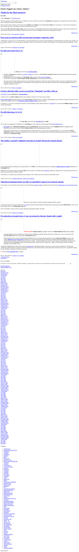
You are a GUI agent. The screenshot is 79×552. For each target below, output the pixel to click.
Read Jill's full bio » (5, 266)
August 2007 (4, 407)
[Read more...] (74, 33)
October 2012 (4, 322)
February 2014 (4, 300)
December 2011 (4, 336)
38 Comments (30, 178)
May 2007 (3, 412)
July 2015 (3, 277)
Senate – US (7, 522)
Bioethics (6, 455)
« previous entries (5, 257)
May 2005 (3, 443)
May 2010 (3, 362)
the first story (46, 170)
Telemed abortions (8, 534)
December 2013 (4, 303)
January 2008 (4, 400)
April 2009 (3, 380)
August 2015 (4, 275)
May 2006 (3, 428)
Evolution (6, 471)
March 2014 (4, 299)
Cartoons (6, 464)
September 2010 (5, 356)
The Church (7, 535)
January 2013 (4, 318)
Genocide (6, 476)
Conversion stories (8, 466)
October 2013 (4, 305)
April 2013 (3, 314)
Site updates (15, 34)
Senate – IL (6, 520)
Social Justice (7, 527)
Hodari (5, 480)
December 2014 (4, 286)
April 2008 (3, 396)
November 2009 (5, 370)
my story (26, 204)
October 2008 (4, 388)
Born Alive (6, 458)
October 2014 (4, 289)
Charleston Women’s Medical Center (28, 101)
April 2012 (3, 330)
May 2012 (3, 329)
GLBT (5, 477)
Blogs (13, 87)
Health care (6, 479)
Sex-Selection (7, 523)
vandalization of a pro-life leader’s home (67, 185)
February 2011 (4, 350)
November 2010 (5, 354)
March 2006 (4, 431)
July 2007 (3, 409)
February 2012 (4, 333)
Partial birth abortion (9, 502)
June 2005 (3, 442)
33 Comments (20, 255)
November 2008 (5, 387)
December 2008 (4, 385)
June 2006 (3, 427)
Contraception (7, 465)
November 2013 (5, 304)
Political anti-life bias (9, 505)
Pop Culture (7, 508)
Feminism (14, 47)
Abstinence (6, 451)
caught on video (38, 185)
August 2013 (4, 308)
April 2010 (3, 363)
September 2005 (5, 438)
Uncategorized (7, 539)
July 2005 (3, 440)
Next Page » (4, 258)
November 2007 (5, 403)
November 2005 (5, 436)
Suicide (5, 533)
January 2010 (4, 367)
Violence (14, 108)
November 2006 (5, 420)
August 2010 (4, 358)
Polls (5, 506)
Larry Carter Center (6, 99)
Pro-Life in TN (40, 121)
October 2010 (4, 355)
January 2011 (4, 351)
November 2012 (5, 321)
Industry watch (7, 484)
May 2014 (3, 296)
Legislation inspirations (9, 488)
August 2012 (4, 325)
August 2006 (4, 424)
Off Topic (6, 500)
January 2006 (4, 434)
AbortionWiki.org (23, 94)
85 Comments (19, 212)
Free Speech (7, 475)
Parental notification (8, 501)
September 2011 (4, 340)
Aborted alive (7, 449)
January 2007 (4, 417)
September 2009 (5, 373)
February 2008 (4, 399)
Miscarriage (6, 491)
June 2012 (3, 327)
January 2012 (4, 334)
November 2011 (4, 337)
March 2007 (4, 414)
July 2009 (3, 376)
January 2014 (4, 301)
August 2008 (4, 391)
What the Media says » (6, 267)
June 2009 (3, 377)
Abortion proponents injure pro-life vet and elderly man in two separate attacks (32, 182)
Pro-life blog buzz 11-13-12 (11, 112)
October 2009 (4, 372)
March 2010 (4, 365)
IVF (5, 487)
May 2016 (3, 271)
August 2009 (4, 374)
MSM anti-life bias (17, 178)
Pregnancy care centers (9, 513)
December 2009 (4, 369)
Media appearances (8, 490)
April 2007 (3, 413)
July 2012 (3, 326)
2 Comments (18, 87)
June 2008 (3, 394)
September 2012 (5, 323)
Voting (5, 546)
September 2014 (5, 290)
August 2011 (4, 341)
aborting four (30, 246)
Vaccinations (7, 542)
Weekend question (8, 548)
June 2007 (3, 410)
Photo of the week (8, 504)
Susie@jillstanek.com (57, 124)
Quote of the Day (8, 515)
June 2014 (3, 294)
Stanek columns (7, 528)
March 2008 (4, 398)
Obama (5, 497)
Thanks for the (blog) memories (13, 12)
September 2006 (5, 423)
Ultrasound (6, 538)
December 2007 (4, 402)
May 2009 (3, 378)
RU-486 (6, 517)
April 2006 (3, 429)
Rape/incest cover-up (9, 516)
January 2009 (4, 384)
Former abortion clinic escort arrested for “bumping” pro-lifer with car (29, 91)
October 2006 (4, 421)
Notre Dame (7, 495)
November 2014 (5, 288)
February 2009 (4, 383)
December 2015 (4, 272)
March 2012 (4, 332)
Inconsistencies (7, 483)
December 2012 (4, 319)
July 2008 (3, 392)
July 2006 (3, 425)
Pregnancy (6, 512)
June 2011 (3, 344)
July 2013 (3, 310)
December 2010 (4, 352)
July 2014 (3, 293)
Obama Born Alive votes (10, 498)
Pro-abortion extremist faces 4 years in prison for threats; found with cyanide (31, 216)
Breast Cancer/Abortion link (10, 461)
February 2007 (4, 416)
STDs (5, 530)
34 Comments (19, 137)
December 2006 (4, 418)
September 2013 (5, 307)
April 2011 (3, 347)
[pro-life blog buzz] (10, 121)
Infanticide (6, 486)
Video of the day (8, 544)
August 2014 (4, 292)
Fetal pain (6, 473)
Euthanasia (6, 469)
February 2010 (4, 366)
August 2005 (4, 439)
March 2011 (3, 348)
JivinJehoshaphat (32, 71)
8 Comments (21, 34)
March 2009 (4, 381)
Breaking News (7, 460)
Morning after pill (8, 493)
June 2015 (3, 278)
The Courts (6, 537)
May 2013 (3, 312)
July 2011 (3, 343)
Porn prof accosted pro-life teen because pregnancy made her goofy (27, 37)
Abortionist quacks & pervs (10, 450)
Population (6, 509)
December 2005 (4, 435)
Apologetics (7, 454)
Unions (5, 541)
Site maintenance (8, 524)
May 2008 (3, 395)
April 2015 (3, 281)
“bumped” (52, 103)
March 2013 (4, 315)
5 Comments (20, 108)
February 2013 (4, 316)
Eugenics (6, 468)
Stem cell (6, 531)
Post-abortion (7, 511)
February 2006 (4, 432)
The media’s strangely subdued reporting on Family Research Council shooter (31, 141)
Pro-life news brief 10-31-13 (12, 51)
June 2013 (3, 311)
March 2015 (4, 282)
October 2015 (4, 274)
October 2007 (4, 405)
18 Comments (21, 47)
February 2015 (4, 283)
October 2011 (4, 339)
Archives (3, 270)
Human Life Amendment (10, 482)
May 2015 (3, 279)
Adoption (6, 453)
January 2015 (4, 285)
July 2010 (3, 359)
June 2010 (3, 361)
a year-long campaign (27, 74)
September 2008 (5, 389)
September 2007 (5, 406)
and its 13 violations (45, 77)
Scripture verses (7, 519)
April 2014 (3, 297)
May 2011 (3, 345)
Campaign (6, 462)
